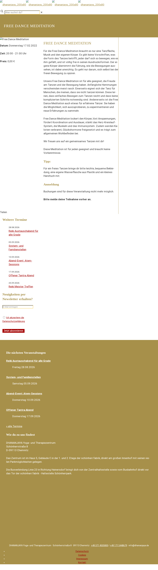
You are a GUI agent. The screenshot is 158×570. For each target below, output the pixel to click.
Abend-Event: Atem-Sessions (24, 393)
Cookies (82, 555)
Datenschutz (82, 551)
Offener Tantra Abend (21, 275)
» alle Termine (14, 426)
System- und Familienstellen (23, 377)
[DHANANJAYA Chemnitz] (52, 4)
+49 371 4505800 (99, 545)
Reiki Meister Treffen (21, 286)
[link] (41, 12)
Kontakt (82, 562)
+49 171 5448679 (118, 545)
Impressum (82, 558)
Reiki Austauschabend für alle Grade (28, 360)
